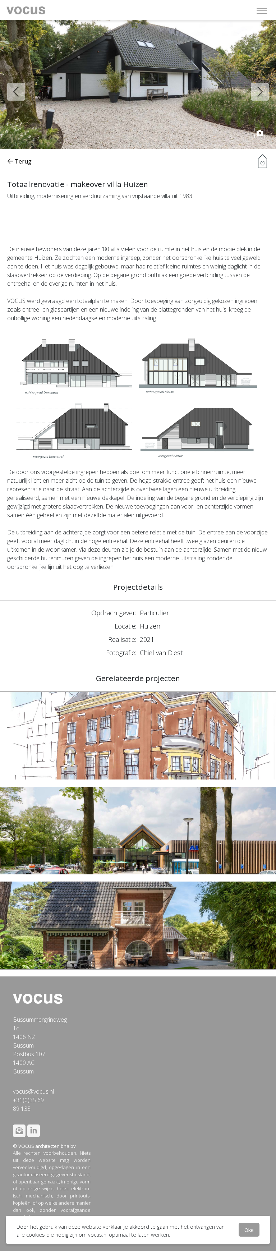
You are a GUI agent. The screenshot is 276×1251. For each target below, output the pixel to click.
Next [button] (254, 86)
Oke (249, 1229)
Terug (22, 161)
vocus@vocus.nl (33, 1091)
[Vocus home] (38, 998)
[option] (138, 84)
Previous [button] (10, 86)
